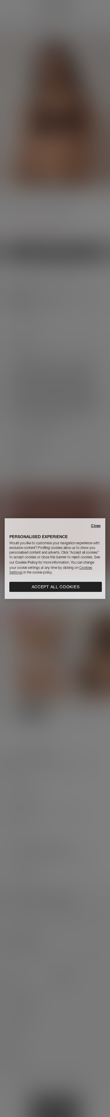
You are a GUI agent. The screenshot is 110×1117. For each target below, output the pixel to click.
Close (96, 525)
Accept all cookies (56, 586)
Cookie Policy (26, 562)
